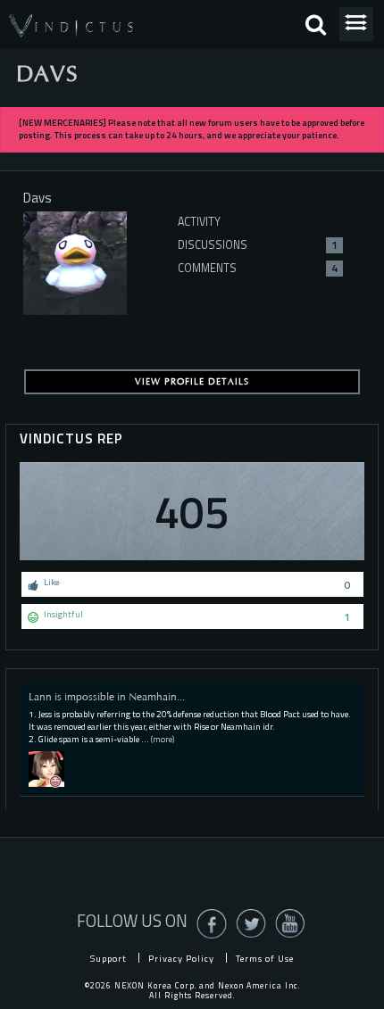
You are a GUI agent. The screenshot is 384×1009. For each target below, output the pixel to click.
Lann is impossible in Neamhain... (107, 697)
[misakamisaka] (46, 767)
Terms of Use (265, 958)
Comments (258, 268)
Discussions (258, 244)
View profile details (192, 381)
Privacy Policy (181, 958)
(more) (162, 739)
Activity (199, 221)
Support (108, 958)
